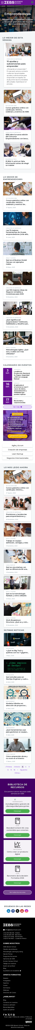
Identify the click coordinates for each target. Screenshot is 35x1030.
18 (14, 770)
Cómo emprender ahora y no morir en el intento (16, 757)
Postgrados (6, 980)
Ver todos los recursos (17, 892)
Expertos (6, 983)
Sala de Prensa (7, 954)
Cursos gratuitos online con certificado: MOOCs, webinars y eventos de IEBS (17, 110)
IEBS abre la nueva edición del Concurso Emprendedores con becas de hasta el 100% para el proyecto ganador (17, 139)
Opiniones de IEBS (9, 959)
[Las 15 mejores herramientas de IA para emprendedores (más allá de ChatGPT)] (17, 218)
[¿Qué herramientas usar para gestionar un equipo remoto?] (17, 719)
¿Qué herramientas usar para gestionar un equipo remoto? (16, 732)
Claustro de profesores (10, 949)
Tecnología (10, 648)
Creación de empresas (14, 59)
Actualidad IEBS (11, 105)
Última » (17, 773)
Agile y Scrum (11, 258)
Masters (5, 978)
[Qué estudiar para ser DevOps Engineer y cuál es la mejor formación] (17, 666)
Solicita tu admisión (9, 1005)
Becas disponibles (8, 1007)
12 (8, 770)
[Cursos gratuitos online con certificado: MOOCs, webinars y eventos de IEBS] (17, 96)
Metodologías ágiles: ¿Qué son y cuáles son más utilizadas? (17, 352)
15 (11, 770)
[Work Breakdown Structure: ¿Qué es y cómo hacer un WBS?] (17, 609)
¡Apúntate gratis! (17, 436)
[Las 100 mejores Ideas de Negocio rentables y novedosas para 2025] (17, 278)
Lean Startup (17, 454)
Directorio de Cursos (9, 992)
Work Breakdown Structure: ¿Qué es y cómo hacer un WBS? (17, 622)
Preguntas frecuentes (10, 956)
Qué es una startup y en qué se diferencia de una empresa (16, 569)
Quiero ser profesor (9, 966)
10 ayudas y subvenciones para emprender (16, 63)
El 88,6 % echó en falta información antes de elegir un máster (17, 163)
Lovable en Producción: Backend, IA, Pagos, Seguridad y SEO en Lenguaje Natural (22, 375)
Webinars (6, 990)
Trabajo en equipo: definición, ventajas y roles (17, 542)
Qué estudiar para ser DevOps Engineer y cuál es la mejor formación (17, 679)
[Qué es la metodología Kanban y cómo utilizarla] (17, 582)
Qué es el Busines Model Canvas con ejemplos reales (16, 262)
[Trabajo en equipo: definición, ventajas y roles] (17, 529)
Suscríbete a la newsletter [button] (11, 971)
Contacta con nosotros (10, 1002)
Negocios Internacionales (17, 458)
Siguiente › (24, 770)
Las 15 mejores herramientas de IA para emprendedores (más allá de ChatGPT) (17, 233)
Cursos (5, 985)
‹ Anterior (16, 767)
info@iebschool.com (13, 930)
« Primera (8, 767)
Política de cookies (18, 1017)
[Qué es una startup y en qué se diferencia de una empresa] (17, 556)
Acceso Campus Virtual (10, 961)
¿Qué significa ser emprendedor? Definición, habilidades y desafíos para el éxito (17, 323)
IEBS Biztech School (9, 947)
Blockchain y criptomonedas (19, 401)
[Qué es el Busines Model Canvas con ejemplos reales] (17, 248)
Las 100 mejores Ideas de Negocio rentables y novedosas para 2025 (16, 292)
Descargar (17, 811)
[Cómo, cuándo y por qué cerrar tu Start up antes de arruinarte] (17, 49)
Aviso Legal (7, 1017)
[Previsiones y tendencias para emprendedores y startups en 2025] (17, 503)
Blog (4, 968)
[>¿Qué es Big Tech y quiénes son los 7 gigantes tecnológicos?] (17, 639)
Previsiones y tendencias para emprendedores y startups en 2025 (16, 516)
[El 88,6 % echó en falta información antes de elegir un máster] (17, 150)
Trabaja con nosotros (9, 963)
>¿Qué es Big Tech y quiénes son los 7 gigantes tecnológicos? (17, 653)
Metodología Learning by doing (13, 951)
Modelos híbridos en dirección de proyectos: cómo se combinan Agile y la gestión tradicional (17, 706)
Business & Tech (11, 159)
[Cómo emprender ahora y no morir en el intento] (17, 745)
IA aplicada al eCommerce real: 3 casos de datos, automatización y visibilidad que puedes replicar (21, 389)
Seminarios (6, 988)
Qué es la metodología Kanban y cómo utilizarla (16, 595)
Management (10, 701)
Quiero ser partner (9, 1009)
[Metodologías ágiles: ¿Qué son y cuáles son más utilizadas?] (17, 338)
